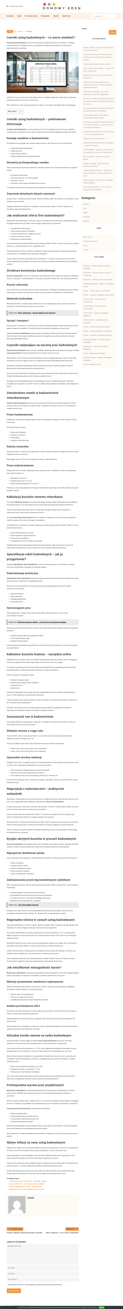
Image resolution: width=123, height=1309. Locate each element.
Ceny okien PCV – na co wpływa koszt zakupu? (27, 1184)
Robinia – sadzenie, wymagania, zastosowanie (98, 295)
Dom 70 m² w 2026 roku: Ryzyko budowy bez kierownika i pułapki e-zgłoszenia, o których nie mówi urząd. (99, 101)
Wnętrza (66, 16)
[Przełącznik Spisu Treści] (20, 111)
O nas (85, 245)
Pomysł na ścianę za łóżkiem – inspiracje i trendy (28, 1181)
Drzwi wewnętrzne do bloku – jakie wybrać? (26, 1186)
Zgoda (101, 1307)
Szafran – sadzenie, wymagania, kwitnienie (97, 335)
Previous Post (16, 1229)
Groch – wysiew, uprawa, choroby (94, 353)
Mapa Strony (87, 237)
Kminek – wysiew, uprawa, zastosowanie (96, 291)
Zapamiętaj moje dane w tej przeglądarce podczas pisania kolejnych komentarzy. (35, 1285)
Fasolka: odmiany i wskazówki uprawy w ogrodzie (24, 1233)
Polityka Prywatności (90, 241)
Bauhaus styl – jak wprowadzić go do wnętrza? (27, 1189)
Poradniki (45, 16)
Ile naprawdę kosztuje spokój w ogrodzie (97, 64)
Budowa (10, 16)
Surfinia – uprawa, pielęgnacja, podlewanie (97, 331)
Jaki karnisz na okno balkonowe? (94, 138)
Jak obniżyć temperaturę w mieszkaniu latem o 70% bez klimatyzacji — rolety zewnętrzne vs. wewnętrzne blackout (98, 124)
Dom (19, 16)
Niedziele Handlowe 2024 (92, 364)
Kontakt (86, 250)
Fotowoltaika (31, 16)
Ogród (56, 16)
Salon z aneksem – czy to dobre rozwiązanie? (62, 1233)
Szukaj (84, 28)
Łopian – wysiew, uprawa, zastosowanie (96, 327)
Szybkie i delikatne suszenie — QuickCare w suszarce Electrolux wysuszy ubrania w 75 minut (97, 173)
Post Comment (14, 1291)
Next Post (70, 1229)
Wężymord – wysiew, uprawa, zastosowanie (98, 279)
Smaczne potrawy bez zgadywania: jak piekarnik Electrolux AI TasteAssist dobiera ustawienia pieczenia (97, 84)
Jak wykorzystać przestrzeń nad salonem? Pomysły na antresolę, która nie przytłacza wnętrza (97, 57)
